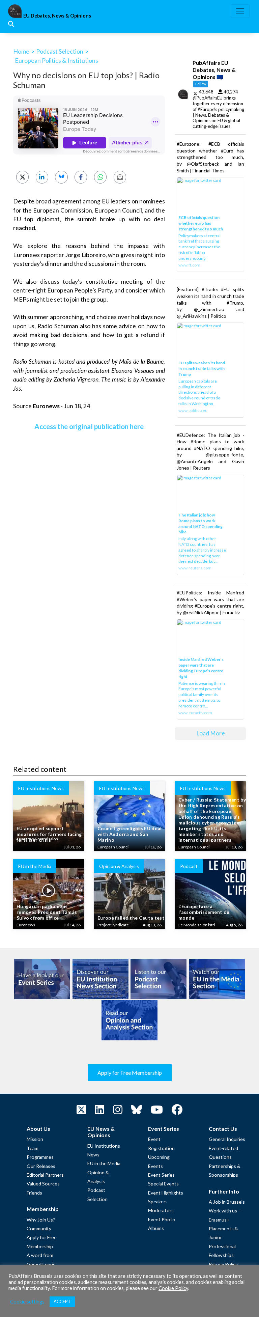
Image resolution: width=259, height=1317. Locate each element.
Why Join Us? (41, 1220)
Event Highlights (165, 1193)
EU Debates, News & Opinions (57, 16)
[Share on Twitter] (22, 177)
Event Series (161, 1175)
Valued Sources (43, 1183)
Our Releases (41, 1166)
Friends (34, 1193)
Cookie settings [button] (27, 1302)
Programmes (40, 1157)
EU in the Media (103, 1163)
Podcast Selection (59, 51)
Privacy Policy (223, 1264)
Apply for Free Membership (129, 1072)
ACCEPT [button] (62, 1301)
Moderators (161, 1210)
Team (32, 1148)
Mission (35, 1139)
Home (21, 51)
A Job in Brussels (227, 1202)
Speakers (158, 1201)
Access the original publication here (89, 426)
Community (39, 1228)
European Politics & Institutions (56, 60)
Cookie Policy (173, 1288)
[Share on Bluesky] (61, 177)
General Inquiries (227, 1139)
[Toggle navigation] (240, 11)
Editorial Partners (45, 1175)
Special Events (163, 1183)
